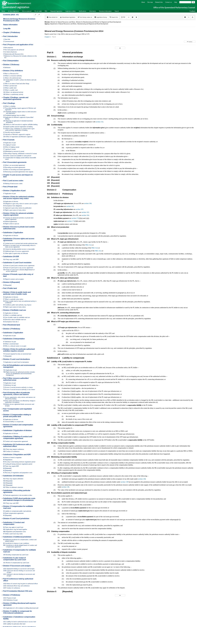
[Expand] (35, 14)
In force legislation (13, 11)
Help (175, 2)
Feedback (192, 11)
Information (92, 11)
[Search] (193, 2)
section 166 (88, 203)
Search (117, 11)
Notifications (82, 11)
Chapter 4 (47, 37)
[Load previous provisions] (120, 48)
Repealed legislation (56, 11)
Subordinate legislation (68, 17)
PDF (123, 17)
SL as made (38, 11)
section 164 (85, 215)
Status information (10, 25)
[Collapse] (39, 14)
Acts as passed (26, 11)
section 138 (141, 479)
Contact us (168, 2)
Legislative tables (70, 11)
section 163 (85, 212)
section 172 (75, 218)
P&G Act (88, 245)
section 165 (79, 209)
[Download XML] (129, 17)
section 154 (99, 122)
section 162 (70, 206)
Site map (150, 2)
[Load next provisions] (120, 595)
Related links (159, 2)
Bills (46, 11)
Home (3, 11)
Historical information (105, 11)
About (143, 2)
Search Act (114, 17)
